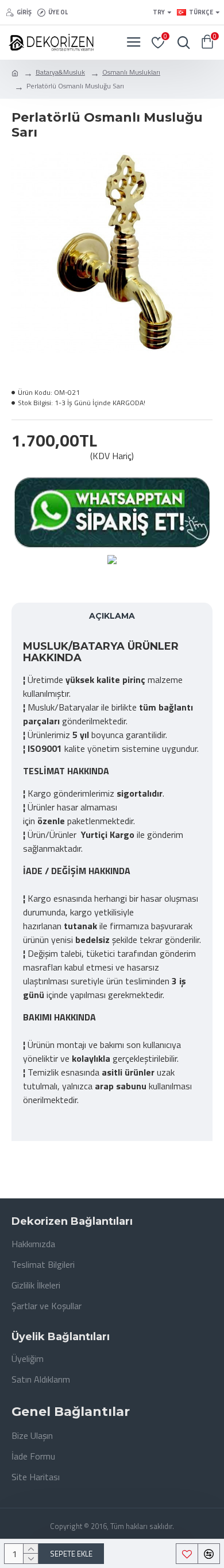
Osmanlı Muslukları (131, 72)
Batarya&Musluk (60, 72)
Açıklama (112, 616)
